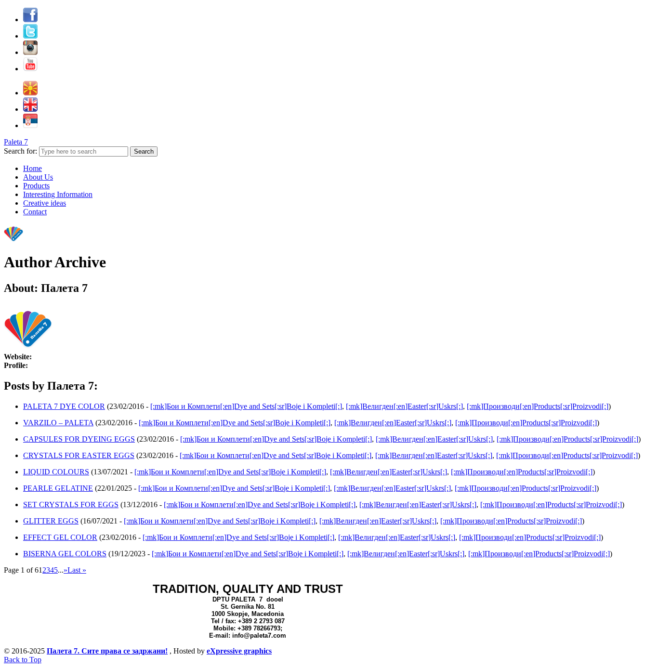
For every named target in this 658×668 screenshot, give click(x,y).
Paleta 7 (16, 142)
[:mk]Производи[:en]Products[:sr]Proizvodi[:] (537, 406)
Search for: (20, 151)
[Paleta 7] (13, 240)
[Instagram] (30, 52)
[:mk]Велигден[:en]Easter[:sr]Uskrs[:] (404, 406)
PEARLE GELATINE (58, 488)
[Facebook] (30, 19)
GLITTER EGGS (51, 521)
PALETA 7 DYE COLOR (64, 406)
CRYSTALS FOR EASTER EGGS (78, 455)
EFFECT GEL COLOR (60, 537)
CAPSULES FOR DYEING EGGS (79, 439)
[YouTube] (30, 69)
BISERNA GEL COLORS (64, 554)
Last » (76, 570)
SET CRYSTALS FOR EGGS (70, 504)
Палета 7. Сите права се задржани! (107, 651)
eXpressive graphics (239, 651)
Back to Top (22, 659)
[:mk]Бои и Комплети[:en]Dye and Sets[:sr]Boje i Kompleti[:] (246, 406)
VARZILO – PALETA (58, 423)
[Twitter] (30, 36)
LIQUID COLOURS (56, 472)
